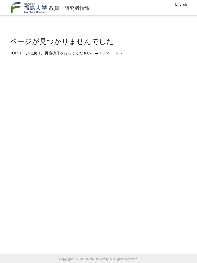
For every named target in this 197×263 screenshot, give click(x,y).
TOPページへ (111, 52)
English (181, 4)
